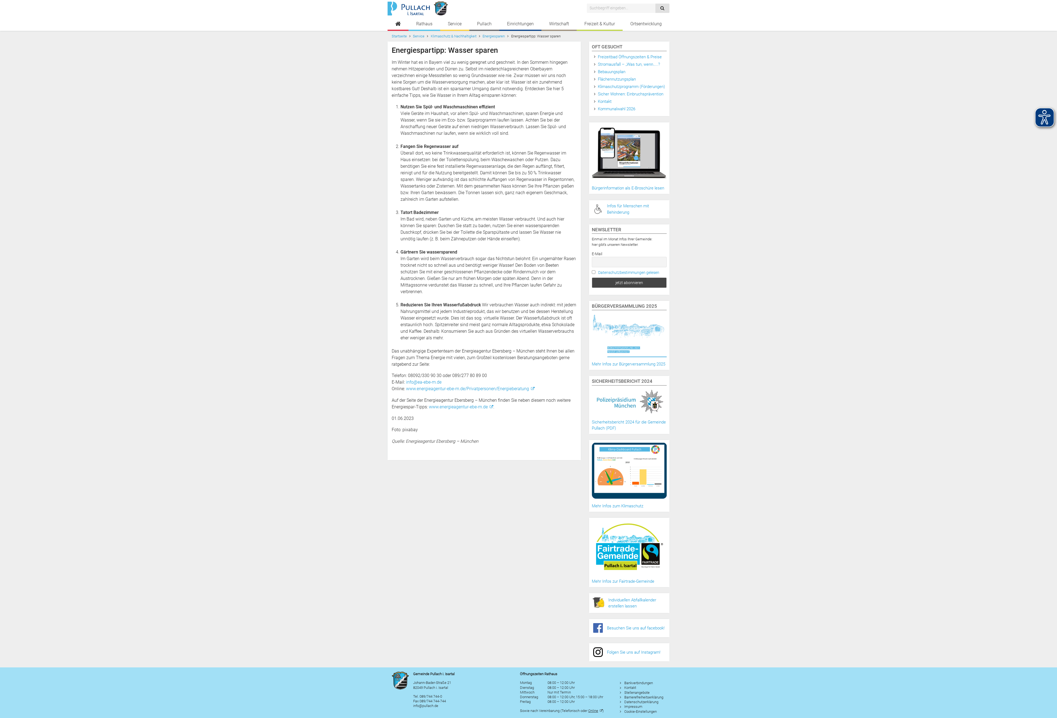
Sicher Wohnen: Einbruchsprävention (630, 94)
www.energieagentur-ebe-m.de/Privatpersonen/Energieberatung (467, 388)
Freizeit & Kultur (599, 23)
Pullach (484, 23)
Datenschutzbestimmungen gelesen (628, 272)
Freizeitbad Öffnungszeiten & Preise (630, 56)
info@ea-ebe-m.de (424, 382)
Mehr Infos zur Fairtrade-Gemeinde (623, 581)
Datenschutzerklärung (641, 702)
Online (593, 711)
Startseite (399, 36)
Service (455, 23)
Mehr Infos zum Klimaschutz (617, 506)
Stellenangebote (637, 693)
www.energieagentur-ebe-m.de (458, 406)
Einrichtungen (520, 23)
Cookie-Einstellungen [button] (640, 711)
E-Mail (597, 254)
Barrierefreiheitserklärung (643, 697)
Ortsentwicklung (646, 23)
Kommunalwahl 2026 (616, 108)
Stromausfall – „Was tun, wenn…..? (629, 64)
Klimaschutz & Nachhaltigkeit (453, 36)
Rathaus (424, 23)
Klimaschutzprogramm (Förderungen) (631, 86)
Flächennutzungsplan (617, 79)
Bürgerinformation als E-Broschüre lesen (628, 188)
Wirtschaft (559, 23)
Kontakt (605, 101)
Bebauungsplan (611, 71)
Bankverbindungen (638, 683)
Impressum (633, 707)
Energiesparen (494, 36)
